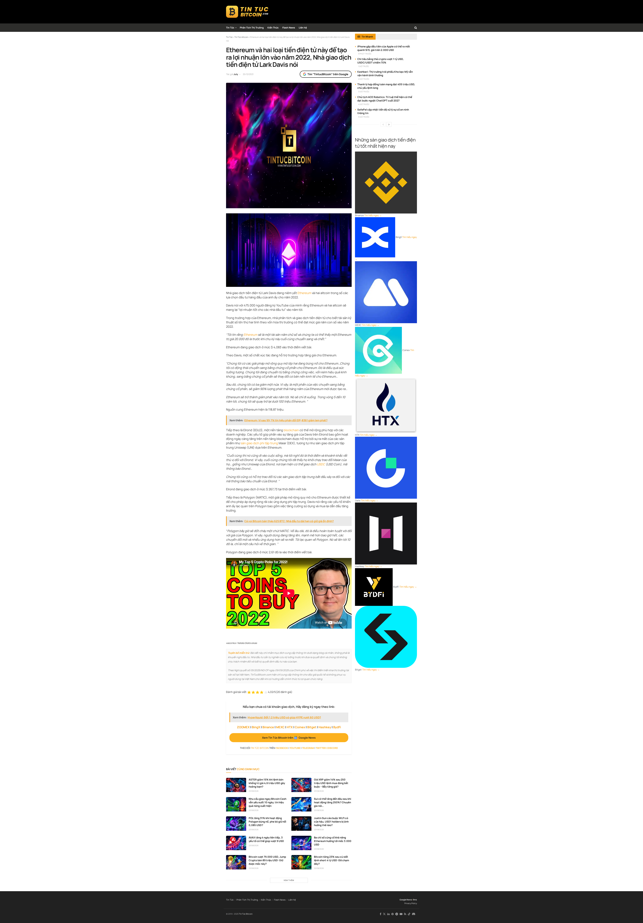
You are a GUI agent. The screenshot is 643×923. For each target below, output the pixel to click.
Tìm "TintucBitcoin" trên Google (327, 74)
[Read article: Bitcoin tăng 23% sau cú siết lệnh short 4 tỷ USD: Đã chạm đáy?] (301, 862)
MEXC (280, 727)
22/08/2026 (319, 868)
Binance (268, 727)
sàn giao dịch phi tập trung (259, 443)
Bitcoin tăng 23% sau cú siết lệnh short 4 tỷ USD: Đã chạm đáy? (331, 860)
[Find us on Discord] (413, 914)
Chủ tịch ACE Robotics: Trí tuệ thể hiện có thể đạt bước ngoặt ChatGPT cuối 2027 (384, 98)
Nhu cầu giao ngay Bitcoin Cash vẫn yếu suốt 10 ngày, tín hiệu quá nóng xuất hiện (267, 802)
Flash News (288, 27)
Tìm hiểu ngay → (373, 215)
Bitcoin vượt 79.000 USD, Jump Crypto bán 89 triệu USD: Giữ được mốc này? (267, 860)
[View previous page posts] (383, 124)
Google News (406, 899)
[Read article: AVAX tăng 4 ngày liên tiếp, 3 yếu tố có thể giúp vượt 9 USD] (236, 843)
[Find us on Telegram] (396, 914)
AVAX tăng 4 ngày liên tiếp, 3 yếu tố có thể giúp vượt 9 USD (266, 839)
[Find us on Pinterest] (392, 914)
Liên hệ (303, 27)
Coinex (300, 727)
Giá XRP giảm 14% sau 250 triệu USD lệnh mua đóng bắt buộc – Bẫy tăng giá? (331, 783)
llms (415, 899)
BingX (256, 727)
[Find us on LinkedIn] (388, 914)
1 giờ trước (363, 66)
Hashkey (324, 727)
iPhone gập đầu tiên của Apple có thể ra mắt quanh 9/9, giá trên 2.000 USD (383, 48)
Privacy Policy (410, 903)
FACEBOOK (282, 748)
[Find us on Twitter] (384, 914)
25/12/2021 (248, 74)
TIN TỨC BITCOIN (260, 748)
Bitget (311, 727)
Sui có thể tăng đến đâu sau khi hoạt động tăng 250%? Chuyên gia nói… (332, 802)
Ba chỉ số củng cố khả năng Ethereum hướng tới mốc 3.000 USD (332, 841)
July (236, 74)
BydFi (337, 727)
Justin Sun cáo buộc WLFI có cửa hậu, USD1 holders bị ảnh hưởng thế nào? (331, 821)
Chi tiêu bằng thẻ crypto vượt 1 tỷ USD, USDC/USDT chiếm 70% (380, 60)
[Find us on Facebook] (380, 914)
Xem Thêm (289, 880)
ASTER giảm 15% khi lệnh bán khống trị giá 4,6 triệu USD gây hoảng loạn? (267, 783)
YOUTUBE (295, 748)
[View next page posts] (388, 124)
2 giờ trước (363, 79)
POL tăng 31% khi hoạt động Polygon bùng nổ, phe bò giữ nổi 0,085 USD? (267, 821)
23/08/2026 (254, 791)
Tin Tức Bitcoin (246, 913)
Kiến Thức (273, 27)
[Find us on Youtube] (401, 914)
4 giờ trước (363, 104)
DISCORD (332, 748)
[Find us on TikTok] (409, 914)
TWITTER (321, 748)
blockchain (291, 430)
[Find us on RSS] (405, 914)
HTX (290, 727)
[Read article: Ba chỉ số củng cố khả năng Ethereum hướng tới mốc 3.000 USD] (301, 843)
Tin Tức (230, 27)
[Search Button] (415, 27)
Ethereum (304, 293)
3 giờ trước (363, 91)
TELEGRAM (308, 748)
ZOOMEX (243, 727)
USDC (321, 464)
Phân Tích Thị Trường (252, 27)
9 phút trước (364, 53)
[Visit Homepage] (247, 12)
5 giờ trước (363, 117)
